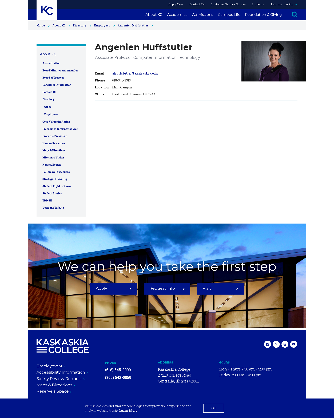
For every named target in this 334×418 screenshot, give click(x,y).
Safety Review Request (59, 378)
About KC (153, 14)
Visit (207, 288)
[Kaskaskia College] (63, 346)
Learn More (128, 410)
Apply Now (176, 4)
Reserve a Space (53, 391)
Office (47, 106)
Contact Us (197, 4)
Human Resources (53, 143)
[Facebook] (267, 344)
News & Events (51, 164)
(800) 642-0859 (118, 377)
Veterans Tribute (53, 207)
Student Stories (52, 193)
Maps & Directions (53, 150)
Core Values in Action (56, 121)
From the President (54, 136)
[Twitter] (276, 344)
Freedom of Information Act (60, 129)
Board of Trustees (53, 77)
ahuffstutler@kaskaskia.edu (135, 73)
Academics (177, 14)
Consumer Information (56, 85)
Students (258, 4)
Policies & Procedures (56, 172)
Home (41, 25)
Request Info (162, 288)
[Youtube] (293, 344)
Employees (102, 25)
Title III (47, 200)
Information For (282, 4)
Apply (101, 288)
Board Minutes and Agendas (60, 70)
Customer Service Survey (228, 4)
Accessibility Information (61, 372)
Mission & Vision (53, 157)
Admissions (202, 14)
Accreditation (51, 63)
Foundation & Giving (263, 14)
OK (213, 408)
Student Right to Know (56, 186)
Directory (80, 25)
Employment (50, 366)
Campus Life (229, 14)
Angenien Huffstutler (133, 25)
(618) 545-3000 (118, 369)
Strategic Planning (54, 179)
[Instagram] (284, 344)
